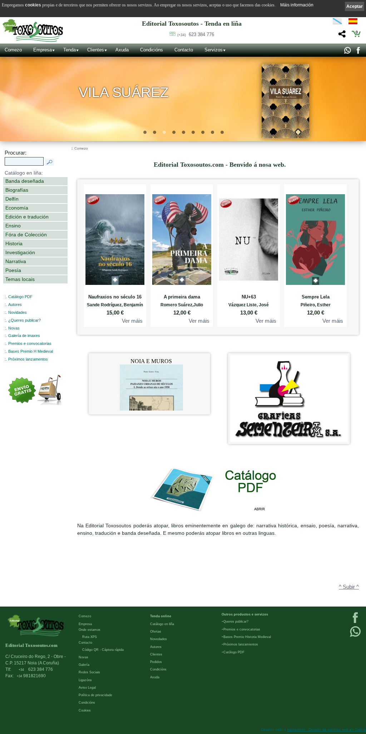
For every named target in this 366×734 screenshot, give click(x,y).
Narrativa (15, 261)
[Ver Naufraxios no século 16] (114, 238)
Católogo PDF (233, 652)
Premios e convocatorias (29, 343)
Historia (14, 243)
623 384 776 (195, 34)
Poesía (13, 270)
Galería (84, 665)
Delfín (12, 199)
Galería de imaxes (24, 335)
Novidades (17, 312)
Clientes (95, 49)
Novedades (158, 639)
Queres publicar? (235, 621)
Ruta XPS (89, 637)
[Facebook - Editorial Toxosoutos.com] (357, 52)
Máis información (296, 4)
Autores (15, 304)
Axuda (122, 49)
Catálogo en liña (162, 624)
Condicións (151, 49)
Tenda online (160, 616)
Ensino (13, 225)
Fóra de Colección (26, 234)
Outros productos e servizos (245, 614)
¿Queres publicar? (24, 320)
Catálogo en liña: (24, 173)
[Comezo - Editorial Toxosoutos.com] (33, 30)
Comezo (13, 49)
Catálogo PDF (20, 297)
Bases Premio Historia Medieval (247, 637)
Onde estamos (89, 630)
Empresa (42, 49)
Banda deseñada (24, 181)
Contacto (183, 49)
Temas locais (20, 279)
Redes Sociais (89, 672)
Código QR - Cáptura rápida (103, 650)
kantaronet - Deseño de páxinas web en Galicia (326, 730)
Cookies (85, 710)
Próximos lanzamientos (240, 644)
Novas (14, 328)
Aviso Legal (87, 687)
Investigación (20, 252)
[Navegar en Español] (355, 22)
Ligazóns (85, 680)
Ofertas (155, 631)
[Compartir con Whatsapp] (347, 52)
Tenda (69, 49)
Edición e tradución (27, 217)
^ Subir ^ (349, 587)
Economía (16, 208)
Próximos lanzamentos (28, 359)
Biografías (16, 190)
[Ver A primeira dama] (181, 238)
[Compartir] (341, 35)
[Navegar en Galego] (337, 22)
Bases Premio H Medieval (30, 351)
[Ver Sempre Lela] (315, 238)
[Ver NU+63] (248, 238)
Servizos (213, 49)
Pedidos (156, 662)
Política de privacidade (95, 695)
